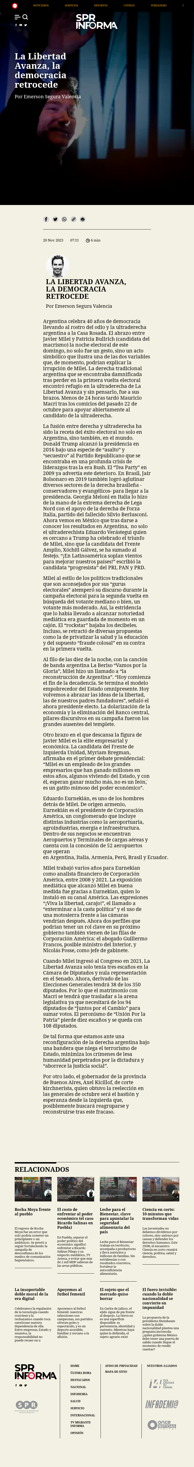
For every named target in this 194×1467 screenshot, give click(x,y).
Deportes (48, 5)
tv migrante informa (81, 1424)
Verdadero (106, 5)
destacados (80, 1380)
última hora (81, 1373)
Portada (170, 5)
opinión (77, 1433)
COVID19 (76, 5)
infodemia (79, 1394)
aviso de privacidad (121, 1366)
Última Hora (139, 5)
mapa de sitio (116, 1372)
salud (75, 1401)
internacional (83, 1415)
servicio (77, 1408)
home (75, 1366)
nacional (78, 1387)
